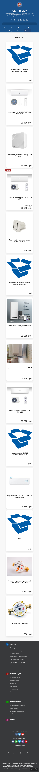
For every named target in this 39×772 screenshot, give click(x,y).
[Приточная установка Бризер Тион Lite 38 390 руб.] (19, 168)
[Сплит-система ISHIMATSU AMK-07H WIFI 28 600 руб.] (19, 423)
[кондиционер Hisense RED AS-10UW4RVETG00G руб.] (19, 295)
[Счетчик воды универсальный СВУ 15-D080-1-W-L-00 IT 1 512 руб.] (19, 594)
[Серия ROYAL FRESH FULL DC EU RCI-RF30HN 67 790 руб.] (19, 509)
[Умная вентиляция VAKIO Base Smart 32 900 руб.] (19, 338)
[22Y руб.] (19, 551)
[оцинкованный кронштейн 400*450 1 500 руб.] (19, 381)
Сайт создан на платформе (19, 753)
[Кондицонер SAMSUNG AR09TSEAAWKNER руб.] (19, 82)
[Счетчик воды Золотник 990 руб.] (19, 636)
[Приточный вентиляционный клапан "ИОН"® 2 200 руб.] (19, 253)
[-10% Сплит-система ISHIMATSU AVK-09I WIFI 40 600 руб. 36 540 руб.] (19, 210)
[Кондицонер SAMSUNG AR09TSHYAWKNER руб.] (19, 466)
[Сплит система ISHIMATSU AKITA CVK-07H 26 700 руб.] (19, 125)
